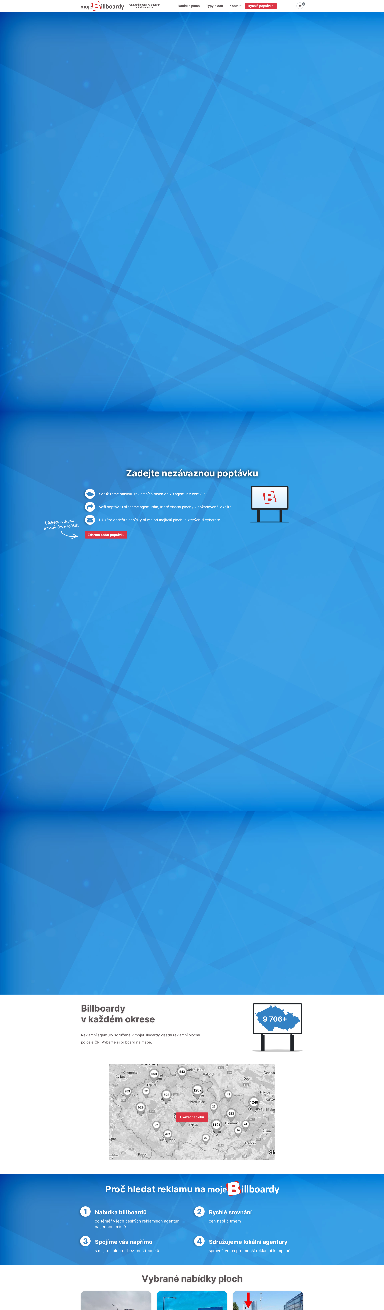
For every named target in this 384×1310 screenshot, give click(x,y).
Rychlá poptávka (260, 6)
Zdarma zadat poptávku (106, 535)
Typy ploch (214, 6)
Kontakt (235, 6)
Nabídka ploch (189, 6)
